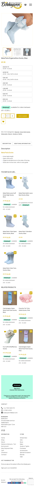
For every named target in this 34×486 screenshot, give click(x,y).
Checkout (4, 452)
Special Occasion (25, 452)
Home (3, 438)
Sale (21, 457)
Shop (2, 440)
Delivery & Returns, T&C (8, 444)
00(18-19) (5, 72)
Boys (21, 442)
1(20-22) (5, 77)
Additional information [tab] (22, 143)
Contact (3, 454)
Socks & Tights (17, 134)
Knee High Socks (25, 132)
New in (10, 134)
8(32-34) (5, 99)
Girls (21, 440)
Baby (21, 444)
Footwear (23, 448)
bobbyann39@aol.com (10, 413)
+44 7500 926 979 (9, 408)
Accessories (24, 450)
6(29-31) (5, 94)
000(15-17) (6, 67)
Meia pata (4, 134)
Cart (2, 450)
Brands (17, 132)
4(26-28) (5, 88)
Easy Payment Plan (7, 448)
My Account (5, 446)
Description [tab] (7, 143)
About (3, 442)
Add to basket (22, 116)
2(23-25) (5, 83)
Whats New (23, 438)
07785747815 (7, 410)
